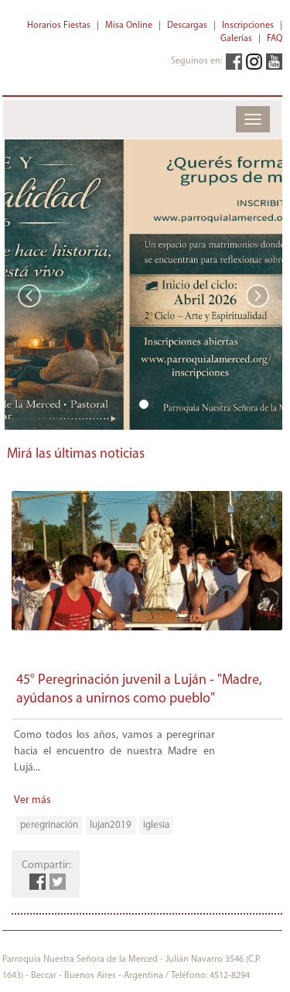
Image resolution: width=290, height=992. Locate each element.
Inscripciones (248, 25)
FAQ (274, 38)
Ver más (32, 800)
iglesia (156, 825)
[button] (25, 284)
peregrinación (49, 825)
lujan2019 (110, 825)
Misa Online (128, 25)
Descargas (187, 25)
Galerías (236, 38)
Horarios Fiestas (58, 25)
